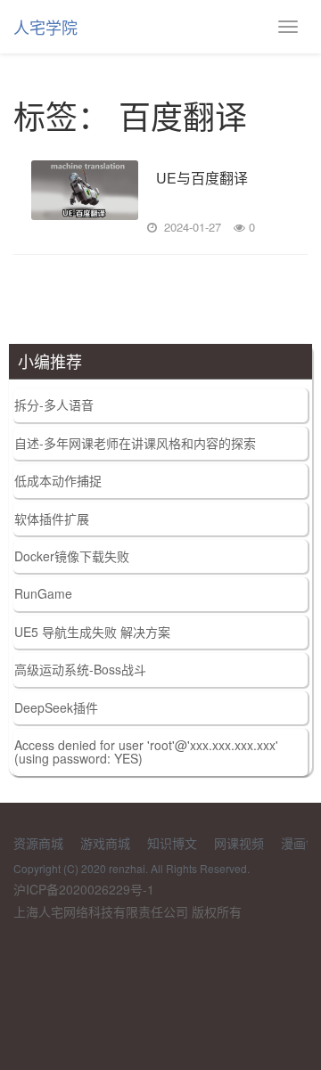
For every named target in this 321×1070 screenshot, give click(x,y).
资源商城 (38, 843)
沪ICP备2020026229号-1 (83, 889)
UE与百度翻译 (202, 178)
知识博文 (172, 843)
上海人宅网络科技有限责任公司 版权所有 (127, 911)
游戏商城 (105, 843)
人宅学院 (45, 26)
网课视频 (239, 843)
